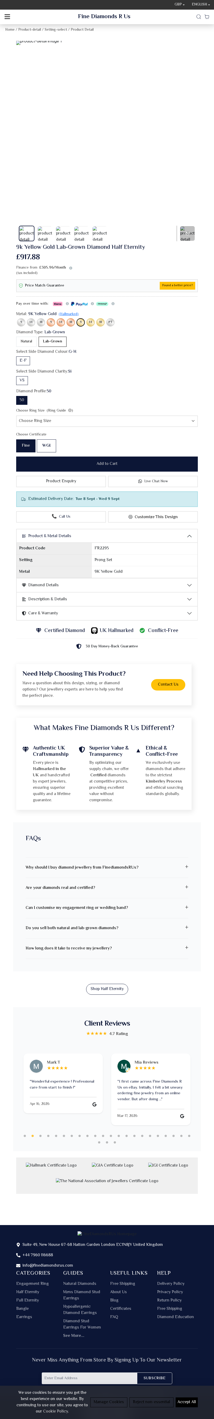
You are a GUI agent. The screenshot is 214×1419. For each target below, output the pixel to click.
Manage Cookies (109, 1402)
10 (95, 1136)
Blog (114, 1301)
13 (118, 1136)
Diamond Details (43, 585)
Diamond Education (175, 1317)
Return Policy (169, 1301)
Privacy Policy (170, 1292)
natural (26, 341)
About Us (118, 1292)
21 (181, 1136)
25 (114, 1142)
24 (107, 1142)
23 (99, 1142)
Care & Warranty (43, 613)
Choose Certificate (31, 434)
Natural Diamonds (79, 1284)
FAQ (114, 1317)
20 (173, 1136)
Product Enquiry (61, 481)
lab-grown (52, 341)
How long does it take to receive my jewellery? (69, 948)
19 (165, 1136)
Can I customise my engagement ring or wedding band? (77, 908)
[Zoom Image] (107, 43)
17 (150, 1136)
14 (31, 322)
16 (142, 1136)
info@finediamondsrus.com (47, 1265)
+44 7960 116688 (37, 1255)
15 (134, 1136)
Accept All (186, 1402)
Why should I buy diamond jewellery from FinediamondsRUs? (82, 867)
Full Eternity (27, 1301)
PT (110, 322)
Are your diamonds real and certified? (60, 888)
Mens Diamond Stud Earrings (81, 1295)
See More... (73, 1336)
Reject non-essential (151, 1402)
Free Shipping (122, 1284)
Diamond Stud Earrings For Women (82, 1324)
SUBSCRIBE (155, 1378)
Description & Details (47, 599)
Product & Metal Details (49, 536)
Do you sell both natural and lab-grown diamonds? (72, 928)
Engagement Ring (32, 1284)
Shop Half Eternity (107, 989)
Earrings (24, 1317)
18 (41, 322)
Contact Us (168, 684)
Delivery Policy (171, 1284)
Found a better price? (177, 285)
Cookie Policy (55, 1411)
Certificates (120, 1309)
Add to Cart (107, 464)
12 (111, 1136)
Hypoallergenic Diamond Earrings (80, 1310)
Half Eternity (27, 1292)
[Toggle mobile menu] (7, 17)
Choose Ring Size (44, 410)
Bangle (22, 1309)
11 (103, 1136)
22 (189, 1136)
